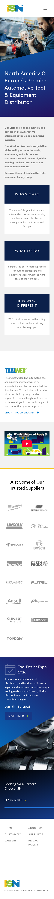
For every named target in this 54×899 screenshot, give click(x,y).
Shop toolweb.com (19, 412)
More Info (16, 716)
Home (8, 828)
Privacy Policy (34, 842)
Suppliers (35, 834)
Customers (13, 834)
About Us (35, 828)
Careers (10, 840)
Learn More (13, 800)
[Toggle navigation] (45, 8)
